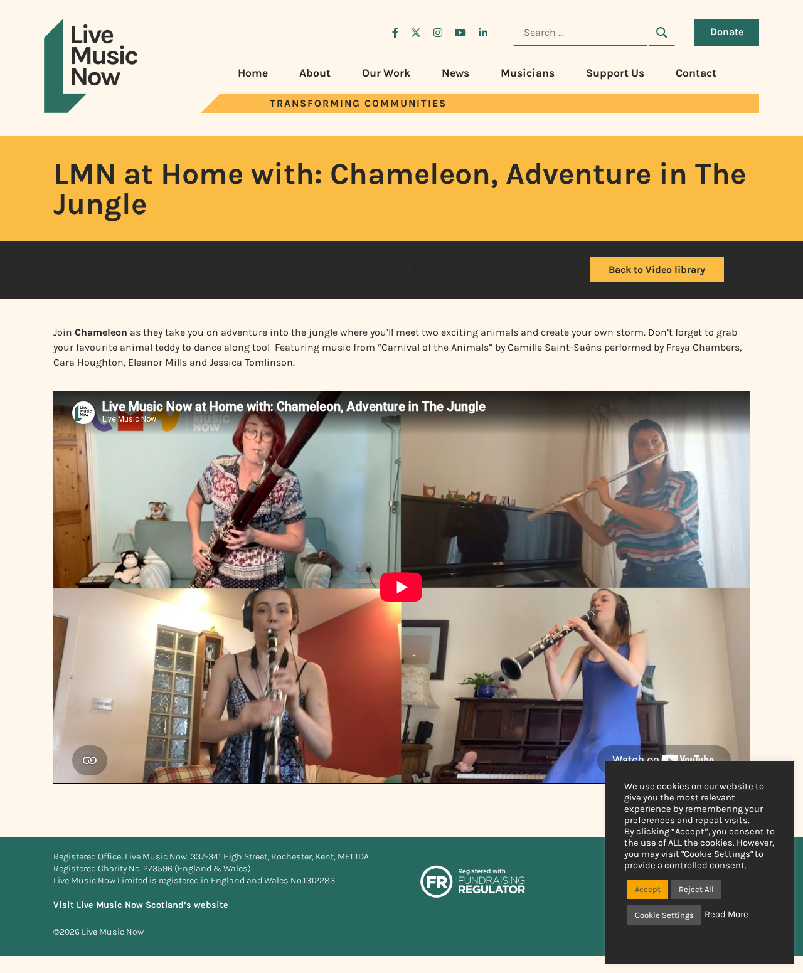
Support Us (615, 72)
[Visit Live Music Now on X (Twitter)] (416, 32)
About (315, 72)
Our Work (386, 72)
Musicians (528, 72)
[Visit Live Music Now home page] (91, 109)
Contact (696, 72)
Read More (726, 914)
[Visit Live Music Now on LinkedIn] (483, 32)
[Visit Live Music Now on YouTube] (460, 32)
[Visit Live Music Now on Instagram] (438, 32)
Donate (726, 32)
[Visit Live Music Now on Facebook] (395, 32)
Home (253, 72)
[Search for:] (580, 32)
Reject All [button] (696, 889)
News (455, 72)
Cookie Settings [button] (664, 915)
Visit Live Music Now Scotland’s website (140, 905)
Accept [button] (648, 889)
